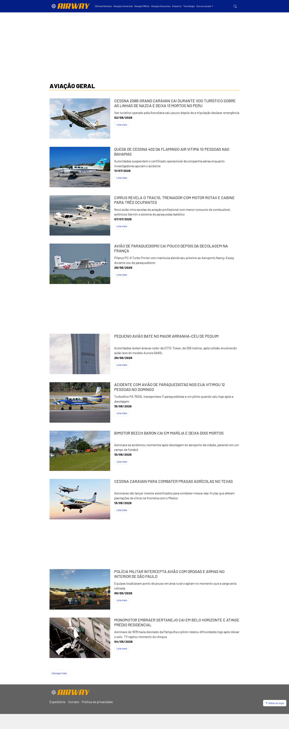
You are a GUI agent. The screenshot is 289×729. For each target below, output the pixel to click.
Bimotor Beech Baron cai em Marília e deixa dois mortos (169, 433)
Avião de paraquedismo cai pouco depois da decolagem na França (171, 248)
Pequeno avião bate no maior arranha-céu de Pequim (166, 336)
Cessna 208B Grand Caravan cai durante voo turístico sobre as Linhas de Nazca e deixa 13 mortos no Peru (175, 103)
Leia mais (121, 124)
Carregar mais (59, 673)
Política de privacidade (97, 702)
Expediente (57, 702)
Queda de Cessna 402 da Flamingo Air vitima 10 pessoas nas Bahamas (171, 151)
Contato (73, 702)
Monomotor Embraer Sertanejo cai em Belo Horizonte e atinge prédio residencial (176, 622)
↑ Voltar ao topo (274, 703)
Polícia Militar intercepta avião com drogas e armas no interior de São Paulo (169, 574)
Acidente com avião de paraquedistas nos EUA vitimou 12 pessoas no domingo (169, 387)
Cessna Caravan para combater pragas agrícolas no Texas (173, 481)
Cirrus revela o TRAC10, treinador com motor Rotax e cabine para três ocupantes (174, 200)
